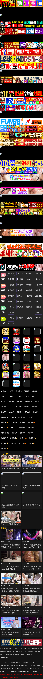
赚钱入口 (13, 443)
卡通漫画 (11, 307)
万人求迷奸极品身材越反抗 (10, 506)
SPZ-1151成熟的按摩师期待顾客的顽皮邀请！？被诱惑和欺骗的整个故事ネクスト (10, 569)
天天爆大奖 (22, 428)
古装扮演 (11, 296)
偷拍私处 (12, 412)
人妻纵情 (29, 318)
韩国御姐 (20, 285)
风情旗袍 (11, 301)
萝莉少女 (38, 274)
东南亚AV (38, 285)
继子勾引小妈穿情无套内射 (10, 486)
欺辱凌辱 (11, 290)
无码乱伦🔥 (4, 428)
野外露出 (38, 290)
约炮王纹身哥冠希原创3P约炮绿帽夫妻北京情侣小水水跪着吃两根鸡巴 (10, 613)
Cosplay (29, 279)
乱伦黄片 (4, 412)
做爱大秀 (22, 433)
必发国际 (35, 412)
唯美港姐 (29, 285)
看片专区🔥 (4, 443)
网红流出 (29, 290)
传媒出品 (11, 312)
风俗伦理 (38, 318)
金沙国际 (31, 428)
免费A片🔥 (23, 438)
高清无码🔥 (22, 443)
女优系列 (20, 296)
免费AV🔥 (31, 443)
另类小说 (11, 323)
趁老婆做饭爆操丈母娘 (10, 468)
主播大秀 (27, 407)
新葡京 (34, 396)
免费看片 (14, 433)
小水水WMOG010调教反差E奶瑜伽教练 (10, 633)
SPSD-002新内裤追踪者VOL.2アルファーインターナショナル (32, 546)
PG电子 (3, 396)
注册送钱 (11, 396)
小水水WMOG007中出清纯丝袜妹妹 (31, 633)
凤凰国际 (19, 402)
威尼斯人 (4, 391)
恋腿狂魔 (38, 296)
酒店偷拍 (19, 407)
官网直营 (27, 391)
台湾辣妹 (11, 285)
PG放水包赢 (28, 402)
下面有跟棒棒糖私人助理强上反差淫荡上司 (31, 589)
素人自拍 (38, 279)
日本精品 (20, 279)
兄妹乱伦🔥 (33, 438)
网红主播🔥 (4, 448)
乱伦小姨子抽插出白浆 (10, 524)
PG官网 (11, 391)
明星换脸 (20, 301)
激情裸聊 (22, 422)
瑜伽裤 (29, 301)
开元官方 (13, 428)
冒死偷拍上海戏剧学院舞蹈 (31, 486)
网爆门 (38, 307)
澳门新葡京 (4, 417)
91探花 (20, 290)
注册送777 (19, 396)
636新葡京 (14, 422)
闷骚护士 (38, 301)
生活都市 (11, 318)
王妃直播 (34, 407)
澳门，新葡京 (5, 433)
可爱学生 (29, 296)
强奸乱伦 (20, 274)
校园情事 (20, 318)
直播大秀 (30, 433)
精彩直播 (4, 407)
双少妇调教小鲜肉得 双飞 (32, 506)
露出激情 (20, 307)
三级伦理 (11, 279)
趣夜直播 (19, 412)
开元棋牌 (19, 391)
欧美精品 (29, 274)
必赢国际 (12, 402)
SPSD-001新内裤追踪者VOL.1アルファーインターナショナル (32, 568)
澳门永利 (34, 391)
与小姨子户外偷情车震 (31, 468)
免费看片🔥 (4, 422)
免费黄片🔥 (31, 422)
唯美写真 (29, 307)
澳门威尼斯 (4, 438)
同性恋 (38, 312)
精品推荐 (11, 274)
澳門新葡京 (21, 417)
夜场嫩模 (28, 412)
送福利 (27, 396)
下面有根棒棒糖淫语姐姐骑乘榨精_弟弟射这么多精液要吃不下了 (32, 612)
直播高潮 (37, 402)
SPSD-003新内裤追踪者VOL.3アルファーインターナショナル (10, 546)
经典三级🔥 (14, 438)
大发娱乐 (13, 417)
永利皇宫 (30, 417)
